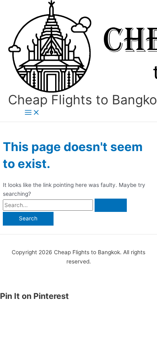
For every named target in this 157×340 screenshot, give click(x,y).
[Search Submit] (111, 205)
